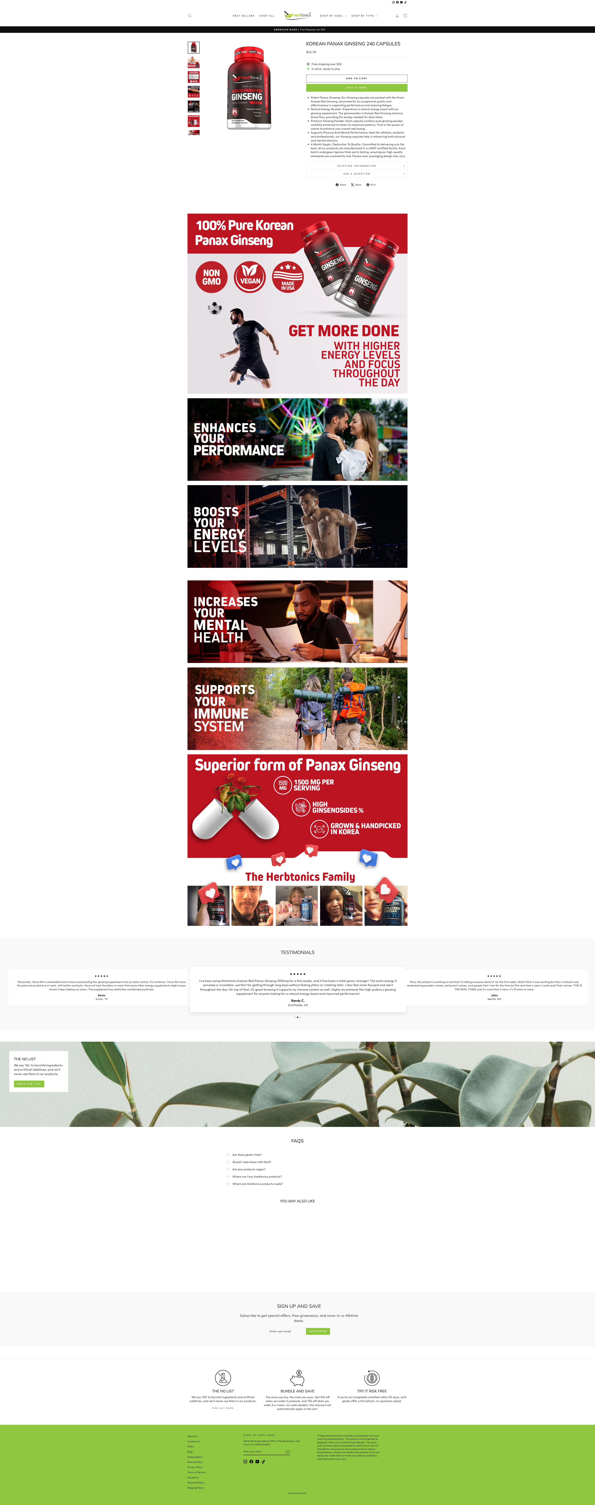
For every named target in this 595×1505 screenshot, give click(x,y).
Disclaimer (193, 1477)
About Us (192, 1436)
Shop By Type (363, 15)
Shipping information (356, 166)
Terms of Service (196, 1472)
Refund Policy (195, 1462)
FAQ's (190, 1446)
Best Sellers (244, 15)
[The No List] (223, 1378)
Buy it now (357, 87)
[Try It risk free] (372, 1378)
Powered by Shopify (297, 1493)
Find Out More (223, 1408)
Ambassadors (195, 1456)
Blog (190, 1451)
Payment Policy (195, 1482)
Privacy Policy (195, 1467)
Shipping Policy (195, 1487)
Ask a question (356, 173)
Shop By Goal (332, 15)
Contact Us (193, 1441)
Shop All (267, 15)
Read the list (29, 1084)
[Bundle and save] (297, 1378)
